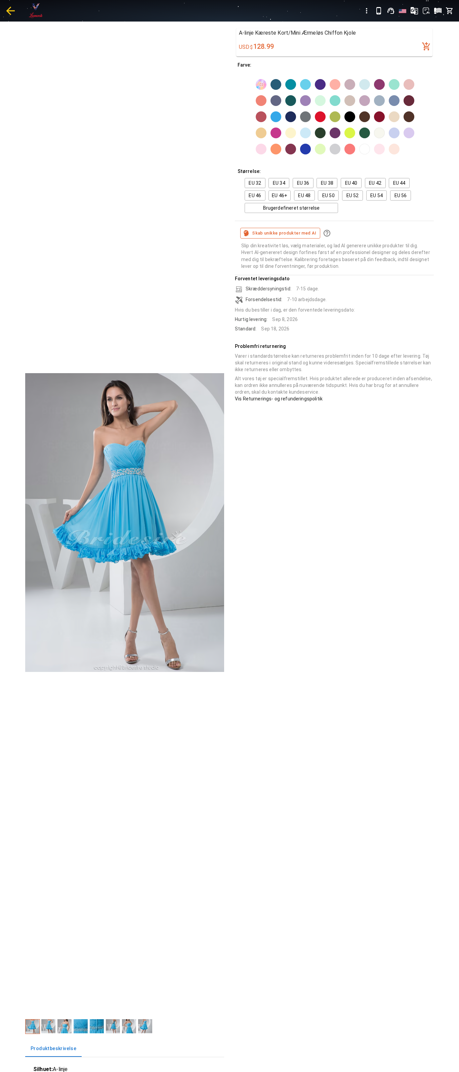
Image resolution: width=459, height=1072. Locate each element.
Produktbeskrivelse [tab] (53, 1048)
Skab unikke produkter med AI (284, 233)
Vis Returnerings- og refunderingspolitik (279, 398)
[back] (10, 11)
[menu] (367, 11)
